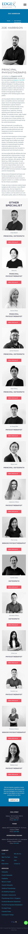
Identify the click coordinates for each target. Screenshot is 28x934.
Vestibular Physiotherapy (8, 888)
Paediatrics (5, 878)
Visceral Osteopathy (7, 885)
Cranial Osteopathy (7, 875)
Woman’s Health (6, 882)
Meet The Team (6, 857)
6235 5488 (16, 831)
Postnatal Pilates (6, 911)
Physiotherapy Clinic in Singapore (11, 898)
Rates (15, 857)
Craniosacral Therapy (8, 915)
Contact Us (14, 800)
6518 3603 (16, 843)
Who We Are (17, 854)
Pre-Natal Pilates (6, 908)
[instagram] (16, 922)
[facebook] (12, 922)
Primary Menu (25, 4)
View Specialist (14, 242)
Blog (3, 860)
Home (3, 854)
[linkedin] (14, 922)
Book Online (5, 864)
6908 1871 (16, 820)
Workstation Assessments (9, 895)
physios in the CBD (19, 80)
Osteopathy (5, 872)
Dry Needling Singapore (8, 891)
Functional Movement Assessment (11, 901)
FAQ (15, 860)
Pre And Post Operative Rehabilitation (12, 905)
